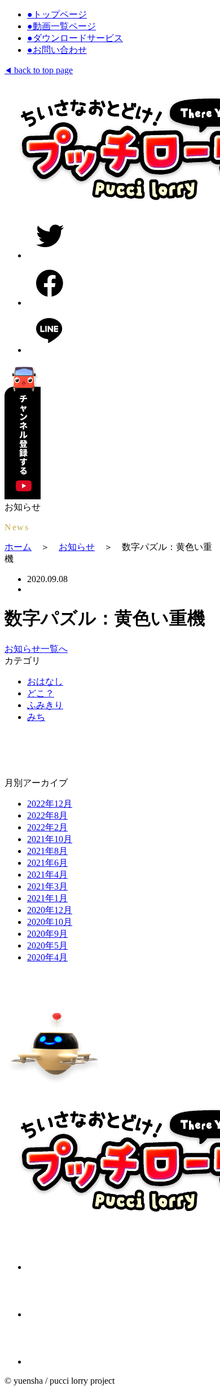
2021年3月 (47, 886)
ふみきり (45, 705)
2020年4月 (47, 957)
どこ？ (40, 693)
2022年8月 (47, 815)
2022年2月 (47, 827)
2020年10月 (49, 922)
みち (36, 717)
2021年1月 (47, 898)
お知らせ (77, 547)
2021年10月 (49, 839)
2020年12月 (49, 910)
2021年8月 (47, 851)
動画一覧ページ (61, 26)
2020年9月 (47, 933)
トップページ (57, 14)
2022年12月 (49, 803)
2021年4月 (47, 874)
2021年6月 (47, 863)
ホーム (18, 547)
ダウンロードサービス (75, 38)
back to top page (39, 70)
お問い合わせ (57, 50)
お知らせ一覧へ (36, 649)
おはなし (45, 681)
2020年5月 (47, 945)
